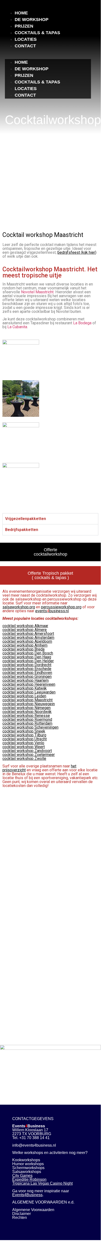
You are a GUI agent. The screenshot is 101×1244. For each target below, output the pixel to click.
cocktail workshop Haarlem (25, 680)
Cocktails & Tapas (37, 32)
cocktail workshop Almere (24, 629)
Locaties (26, 39)
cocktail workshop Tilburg (24, 735)
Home (21, 12)
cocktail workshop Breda (23, 649)
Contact (25, 45)
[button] (48, 52)
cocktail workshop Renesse (26, 715)
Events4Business (27, 1195)
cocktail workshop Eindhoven (27, 672)
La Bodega (82, 323)
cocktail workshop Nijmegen (26, 707)
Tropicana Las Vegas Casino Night (42, 1183)
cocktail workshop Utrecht (24, 739)
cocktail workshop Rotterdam (27, 723)
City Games (22, 1175)
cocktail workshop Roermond (27, 719)
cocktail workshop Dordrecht (26, 665)
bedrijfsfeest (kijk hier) (76, 252)
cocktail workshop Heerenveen (28, 684)
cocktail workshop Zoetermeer (28, 754)
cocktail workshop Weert (23, 746)
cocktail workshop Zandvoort (27, 750)
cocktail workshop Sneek (23, 731)
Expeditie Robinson (29, 1179)
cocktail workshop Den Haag (26, 657)
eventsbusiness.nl (52, 611)
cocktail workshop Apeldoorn (27, 641)
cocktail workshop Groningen (27, 676)
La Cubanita (17, 327)
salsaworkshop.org (18, 607)
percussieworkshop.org (61, 607)
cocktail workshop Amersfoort (28, 633)
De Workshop (31, 19)
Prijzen (24, 26)
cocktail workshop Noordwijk (27, 711)
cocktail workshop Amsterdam (28, 637)
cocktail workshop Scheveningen (30, 727)
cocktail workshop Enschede (26, 668)
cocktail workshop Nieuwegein (28, 704)
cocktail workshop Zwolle (24, 758)
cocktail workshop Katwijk (24, 688)
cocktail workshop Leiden (24, 696)
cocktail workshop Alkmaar (25, 625)
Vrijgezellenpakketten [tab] (25, 518)
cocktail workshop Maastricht (27, 700)
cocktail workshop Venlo (23, 743)
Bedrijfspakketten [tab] (21, 529)
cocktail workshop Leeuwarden (29, 692)
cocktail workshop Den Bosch (27, 653)
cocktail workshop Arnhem (24, 645)
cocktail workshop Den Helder (28, 661)
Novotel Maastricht (37, 292)
